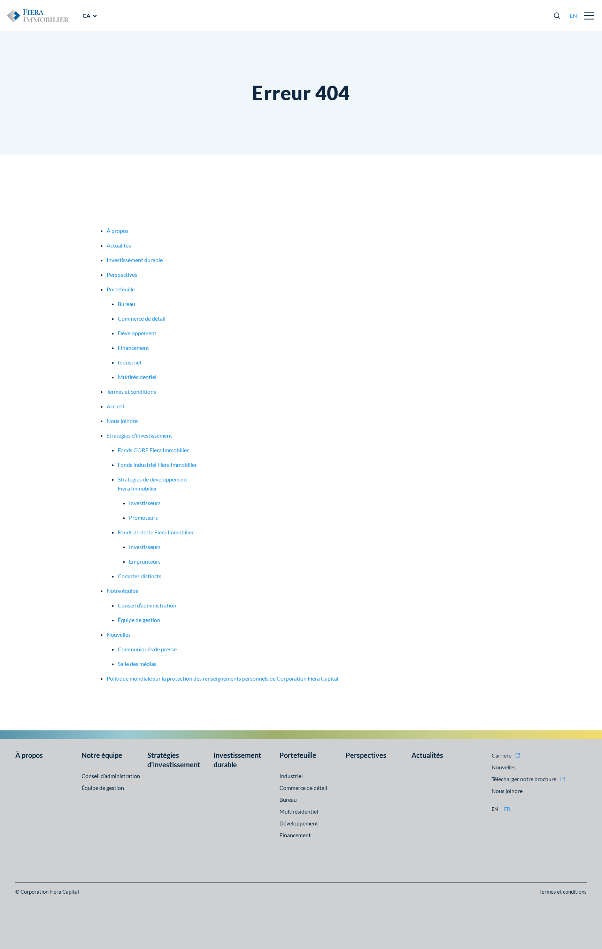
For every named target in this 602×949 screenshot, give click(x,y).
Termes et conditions (131, 391)
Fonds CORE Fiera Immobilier (153, 450)
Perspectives (122, 274)
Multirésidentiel (137, 377)
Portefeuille (121, 289)
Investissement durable (135, 260)
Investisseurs (145, 503)
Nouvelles (119, 634)
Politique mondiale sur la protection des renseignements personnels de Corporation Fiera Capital (222, 678)
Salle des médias (137, 663)
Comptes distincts (139, 576)
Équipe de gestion (139, 620)
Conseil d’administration (147, 605)
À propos (118, 230)
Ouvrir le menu (589, 15)
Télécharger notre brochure (524, 779)
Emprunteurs (145, 561)
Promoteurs (143, 517)
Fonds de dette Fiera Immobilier (156, 532)
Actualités (119, 245)
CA (86, 15)
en (573, 15)
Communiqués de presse (147, 649)
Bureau (126, 303)
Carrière (501, 755)
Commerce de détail (141, 318)
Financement (133, 347)
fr (507, 809)
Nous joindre (122, 420)
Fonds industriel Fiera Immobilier (157, 464)
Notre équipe (122, 590)
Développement (137, 333)
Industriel (129, 362)
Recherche (557, 15)
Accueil (115, 406)
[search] (557, 15)
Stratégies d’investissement (139, 435)
